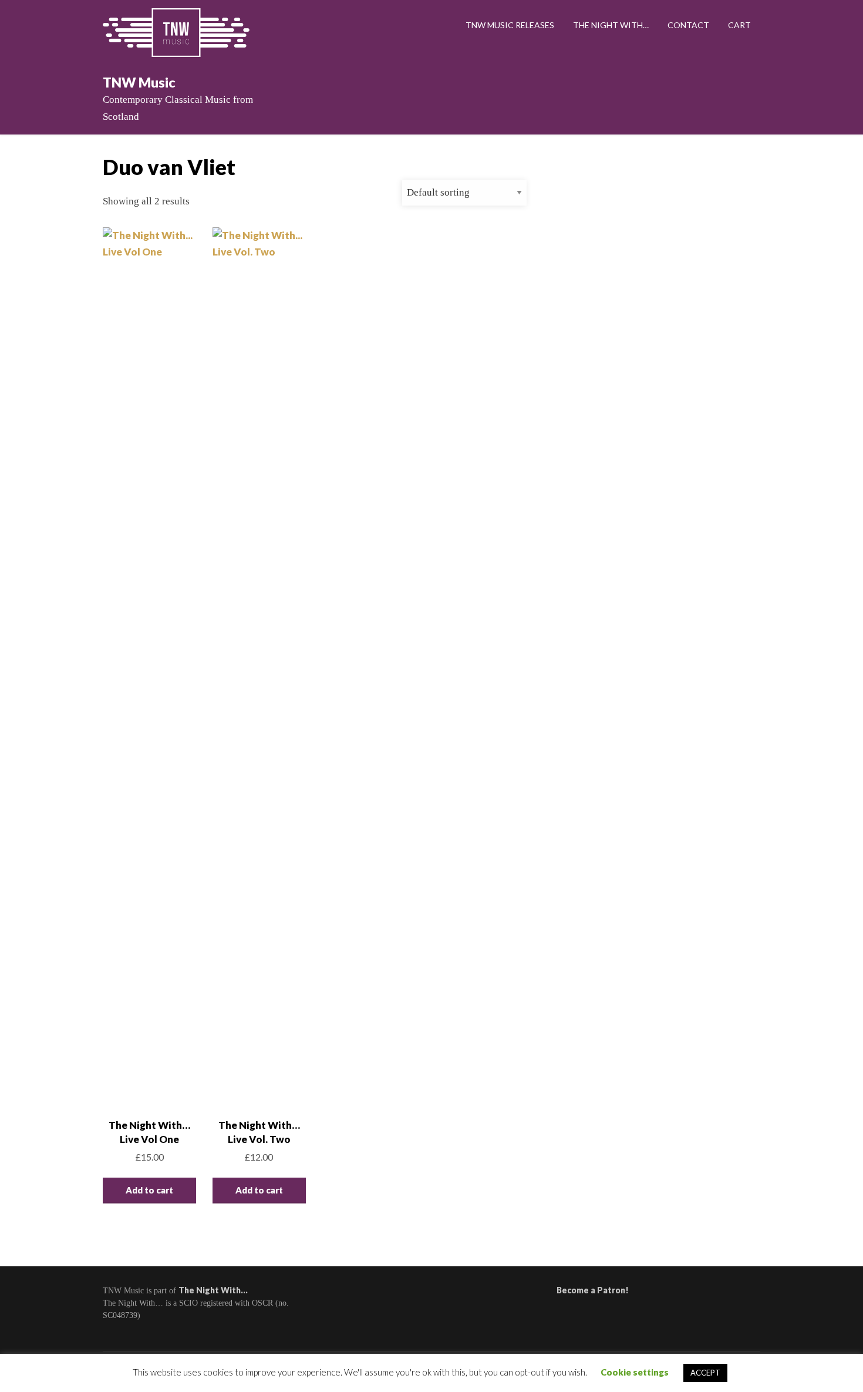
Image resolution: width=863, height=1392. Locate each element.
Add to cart (149, 1190)
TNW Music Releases (510, 25)
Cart (739, 25)
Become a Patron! (593, 1290)
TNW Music (139, 82)
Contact (688, 25)
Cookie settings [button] (635, 1372)
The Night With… (611, 25)
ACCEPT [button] (705, 1372)
